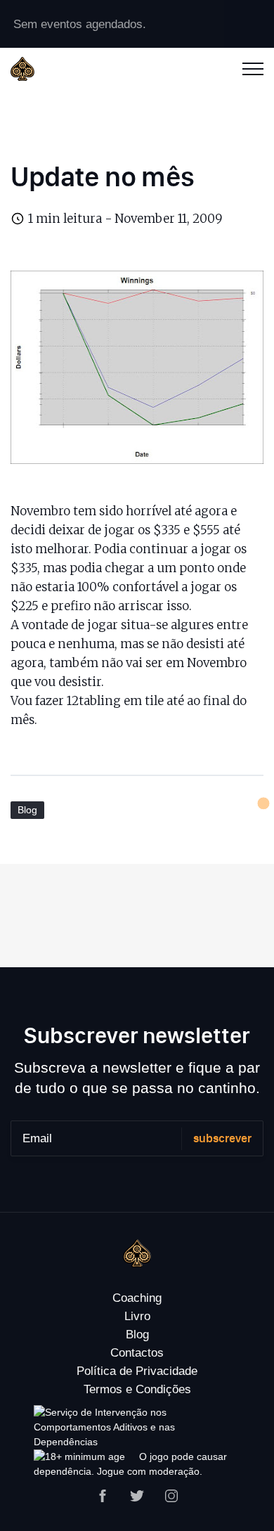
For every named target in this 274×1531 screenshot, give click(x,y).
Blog (27, 809)
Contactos (137, 1352)
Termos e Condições (137, 1389)
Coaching (137, 1298)
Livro (137, 1316)
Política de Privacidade (137, 1371)
